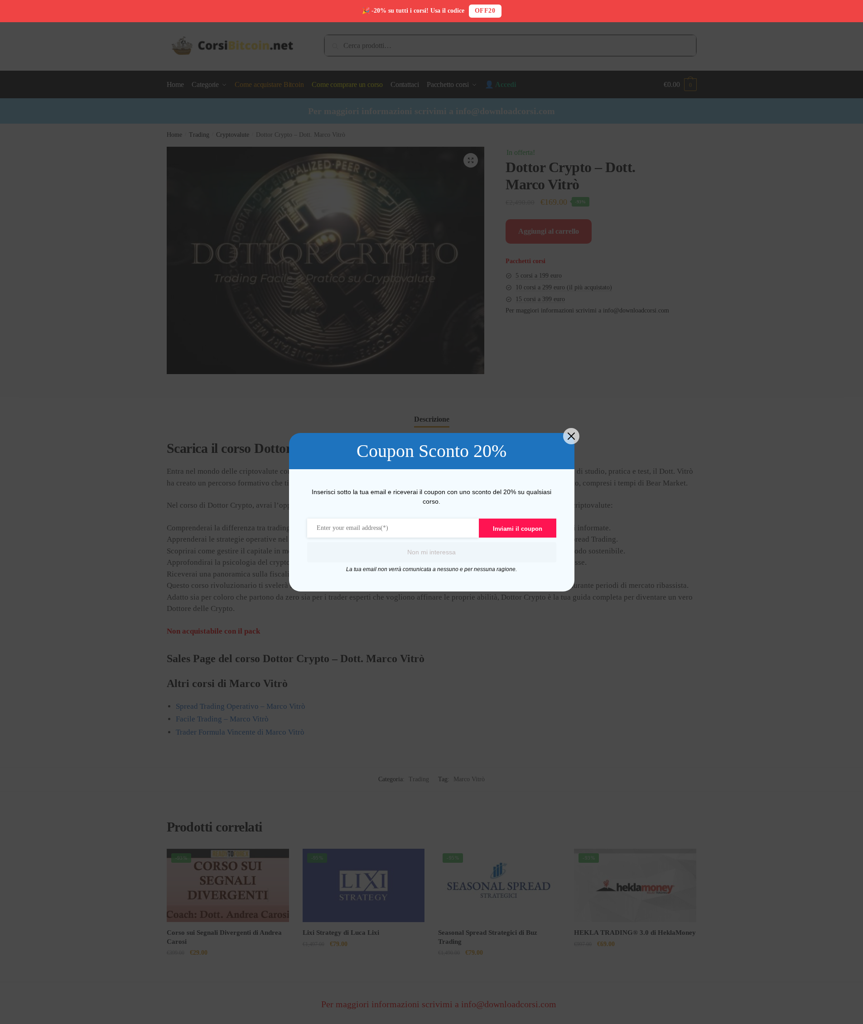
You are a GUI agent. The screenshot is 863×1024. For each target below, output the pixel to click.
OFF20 (485, 10)
